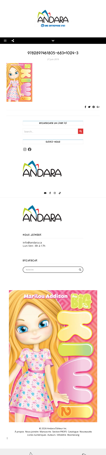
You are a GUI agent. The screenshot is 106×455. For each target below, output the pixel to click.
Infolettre (61, 434)
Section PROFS (59, 431)
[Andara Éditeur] (53, 18)
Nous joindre (32, 431)
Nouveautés (86, 431)
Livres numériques (36, 434)
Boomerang (73, 434)
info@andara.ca (32, 242)
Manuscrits (45, 431)
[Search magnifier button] (80, 269)
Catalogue (73, 431)
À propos (19, 431)
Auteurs (51, 434)
